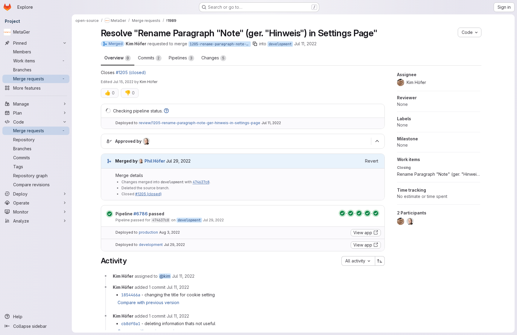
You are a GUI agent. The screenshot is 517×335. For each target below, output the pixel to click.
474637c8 (201, 182)
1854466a (130, 295)
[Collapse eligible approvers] (377, 141)
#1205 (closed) (131, 72)
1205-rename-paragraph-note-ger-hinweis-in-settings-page (220, 44)
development (280, 44)
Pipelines (180, 57)
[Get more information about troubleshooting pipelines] (166, 111)
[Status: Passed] (109, 213)
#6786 (140, 213)
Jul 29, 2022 (213, 220)
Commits (149, 57)
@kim (164, 276)
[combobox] (358, 261)
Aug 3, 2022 (169, 232)
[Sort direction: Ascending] (380, 261)
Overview (116, 57)
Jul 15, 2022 (123, 81)
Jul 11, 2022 (305, 43)
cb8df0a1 (130, 323)
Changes (212, 57)
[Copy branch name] (254, 43)
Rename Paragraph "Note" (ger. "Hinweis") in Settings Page (438, 174)
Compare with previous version (148, 302)
